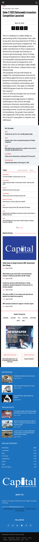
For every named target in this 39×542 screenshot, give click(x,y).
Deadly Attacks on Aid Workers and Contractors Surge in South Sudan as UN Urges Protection (19, 214)
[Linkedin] (17, 525)
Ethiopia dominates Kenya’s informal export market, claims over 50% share (18, 183)
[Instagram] (13, 525)
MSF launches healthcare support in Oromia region (18, 304)
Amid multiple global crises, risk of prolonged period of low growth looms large (10, 360)
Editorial (5, 187)
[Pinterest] (21, 28)
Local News (8, 154)
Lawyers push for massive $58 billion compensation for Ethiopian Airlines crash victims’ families (24, 432)
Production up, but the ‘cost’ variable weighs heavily (18, 134)
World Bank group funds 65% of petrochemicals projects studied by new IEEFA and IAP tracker (17, 275)
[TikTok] (26, 525)
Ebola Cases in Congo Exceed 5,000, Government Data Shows (16, 207)
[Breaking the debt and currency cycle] (7, 379)
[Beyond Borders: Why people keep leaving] (7, 398)
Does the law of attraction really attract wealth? (14, 201)
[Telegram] (21, 525)
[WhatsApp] (26, 28)
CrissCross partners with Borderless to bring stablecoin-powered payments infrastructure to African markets (18, 285)
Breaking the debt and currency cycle (11, 190)
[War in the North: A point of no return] (7, 389)
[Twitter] (17, 28)
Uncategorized (9, 160)
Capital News (6, 174)
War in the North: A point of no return (24, 386)
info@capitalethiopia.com (16, 507)
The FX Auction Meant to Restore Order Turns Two (14, 176)
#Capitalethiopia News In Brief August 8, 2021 (17, 162)
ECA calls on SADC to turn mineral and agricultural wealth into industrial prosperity (18, 295)
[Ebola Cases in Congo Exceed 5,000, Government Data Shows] (19, 248)
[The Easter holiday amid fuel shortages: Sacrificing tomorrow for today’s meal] (7, 414)
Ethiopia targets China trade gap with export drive (14, 195)
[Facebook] (13, 28)
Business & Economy (7, 199)
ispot (4, 6)
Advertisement (23, 170)
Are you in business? (29, 359)
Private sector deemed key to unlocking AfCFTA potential (20, 156)
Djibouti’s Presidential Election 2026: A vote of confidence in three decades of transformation (25, 422)
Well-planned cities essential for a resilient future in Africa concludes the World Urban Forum (20, 149)
